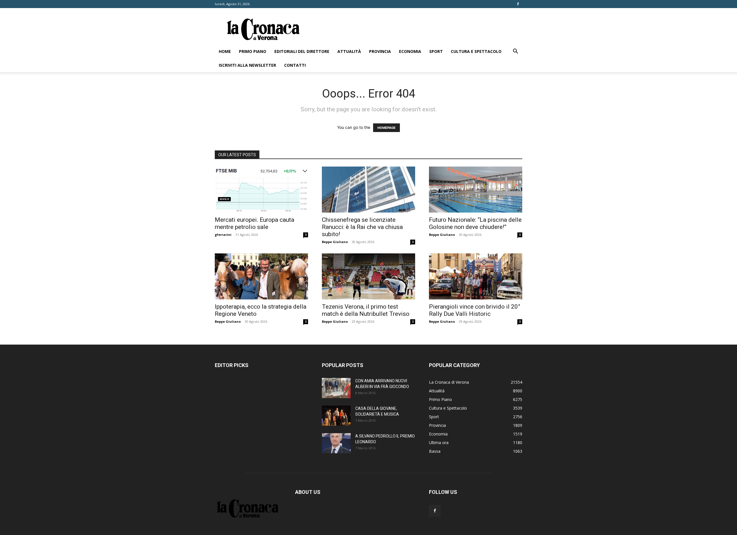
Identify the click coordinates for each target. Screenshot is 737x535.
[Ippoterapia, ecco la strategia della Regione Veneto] (261, 276)
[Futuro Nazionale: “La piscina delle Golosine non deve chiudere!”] (475, 190)
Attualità (349, 51)
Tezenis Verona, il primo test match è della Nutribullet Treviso (365, 310)
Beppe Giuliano (335, 242)
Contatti (295, 65)
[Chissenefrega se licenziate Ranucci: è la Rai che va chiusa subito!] (368, 190)
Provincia (380, 51)
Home (225, 51)
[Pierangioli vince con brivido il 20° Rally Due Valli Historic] (475, 276)
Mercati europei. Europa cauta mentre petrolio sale (254, 223)
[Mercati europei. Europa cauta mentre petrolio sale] (261, 190)
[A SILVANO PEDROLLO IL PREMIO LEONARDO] (336, 443)
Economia (410, 51)
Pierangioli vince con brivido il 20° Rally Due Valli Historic (474, 310)
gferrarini (223, 234)
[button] (515, 52)
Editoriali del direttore (301, 51)
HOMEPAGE (386, 128)
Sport (436, 51)
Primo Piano (252, 51)
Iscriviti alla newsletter (247, 65)
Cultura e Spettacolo (476, 51)
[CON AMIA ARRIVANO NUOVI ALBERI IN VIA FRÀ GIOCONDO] (336, 388)
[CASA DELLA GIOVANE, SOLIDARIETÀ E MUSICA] (336, 416)
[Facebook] (518, 4)
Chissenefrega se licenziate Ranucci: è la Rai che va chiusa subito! (362, 227)
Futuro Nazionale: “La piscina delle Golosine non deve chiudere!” (475, 223)
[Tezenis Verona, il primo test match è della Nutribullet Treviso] (368, 276)
